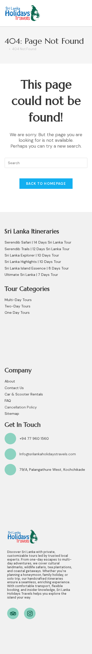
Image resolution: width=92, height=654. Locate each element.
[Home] (6, 49)
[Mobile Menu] (84, 13)
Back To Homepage (46, 183)
